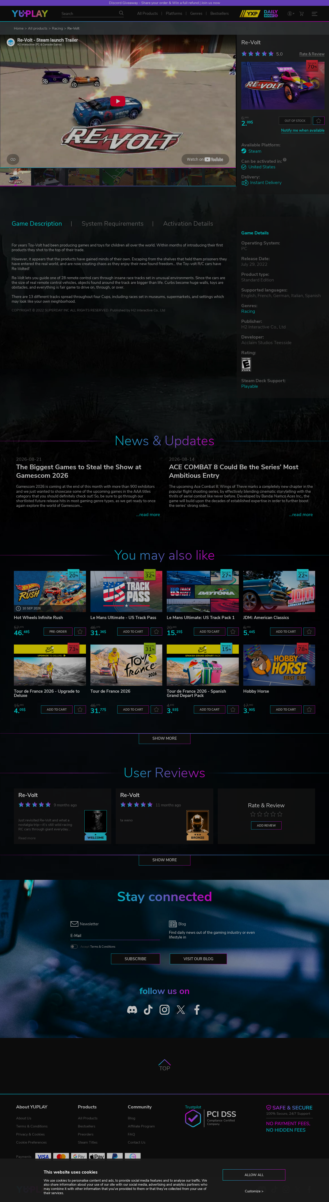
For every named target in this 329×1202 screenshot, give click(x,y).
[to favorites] (319, 121)
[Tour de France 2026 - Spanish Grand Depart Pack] (203, 665)
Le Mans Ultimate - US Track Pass (123, 618)
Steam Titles (88, 1142)
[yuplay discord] (132, 1010)
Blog (131, 1118)
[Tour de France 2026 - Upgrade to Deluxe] (50, 665)
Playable (249, 386)
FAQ (131, 1134)
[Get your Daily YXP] (271, 13)
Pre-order (58, 632)
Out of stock (295, 121)
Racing (57, 28)
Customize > (254, 1191)
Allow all (254, 1175)
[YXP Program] (250, 13)
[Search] (121, 13)
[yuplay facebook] (197, 1010)
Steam (254, 151)
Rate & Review (312, 53)
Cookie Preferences (31, 1142)
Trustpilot (193, 1107)
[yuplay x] (181, 1010)
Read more (27, 838)
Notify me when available (303, 130)
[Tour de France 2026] (126, 665)
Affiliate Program (141, 1126)
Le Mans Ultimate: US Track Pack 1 (201, 618)
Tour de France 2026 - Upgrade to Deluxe (47, 693)
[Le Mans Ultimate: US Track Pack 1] (203, 591)
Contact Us (136, 1142)
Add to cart (133, 632)
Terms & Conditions (102, 947)
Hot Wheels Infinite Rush (38, 618)
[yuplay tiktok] (148, 1010)
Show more (164, 738)
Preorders (86, 1134)
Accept (97, 947)
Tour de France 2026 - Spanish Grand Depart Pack (196, 693)
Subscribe (135, 959)
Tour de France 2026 (110, 691)
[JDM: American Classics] (279, 591)
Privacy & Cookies (30, 1134)
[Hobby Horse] (279, 665)
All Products (88, 1118)
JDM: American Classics (266, 618)
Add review (266, 826)
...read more (148, 514)
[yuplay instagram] (165, 1010)
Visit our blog (198, 959)
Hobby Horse (256, 691)
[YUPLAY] (30, 13)
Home (19, 28)
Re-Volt (28, 795)
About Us (23, 1118)
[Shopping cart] (301, 13)
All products (37, 28)
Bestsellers (86, 1126)
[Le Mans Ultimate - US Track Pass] (126, 591)
